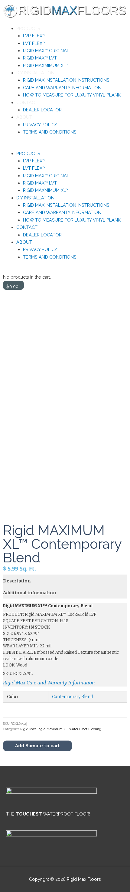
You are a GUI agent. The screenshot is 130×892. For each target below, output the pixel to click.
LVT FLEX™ (34, 43)
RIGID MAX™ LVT (40, 57)
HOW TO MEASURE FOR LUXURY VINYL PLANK (72, 94)
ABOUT (24, 117)
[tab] (65, 581)
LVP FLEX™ (34, 35)
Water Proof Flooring (85, 729)
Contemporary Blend (72, 696)
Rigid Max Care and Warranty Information (49, 683)
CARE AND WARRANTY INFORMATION (62, 87)
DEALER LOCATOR (42, 109)
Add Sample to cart (37, 745)
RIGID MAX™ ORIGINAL (46, 50)
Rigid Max (28, 729)
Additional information (29, 592)
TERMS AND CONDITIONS (49, 131)
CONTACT (26, 102)
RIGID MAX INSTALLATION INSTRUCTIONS (66, 80)
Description (17, 581)
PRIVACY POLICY (40, 124)
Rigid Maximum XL (52, 729)
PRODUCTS (28, 28)
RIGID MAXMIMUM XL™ (46, 65)
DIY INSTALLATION (35, 72)
